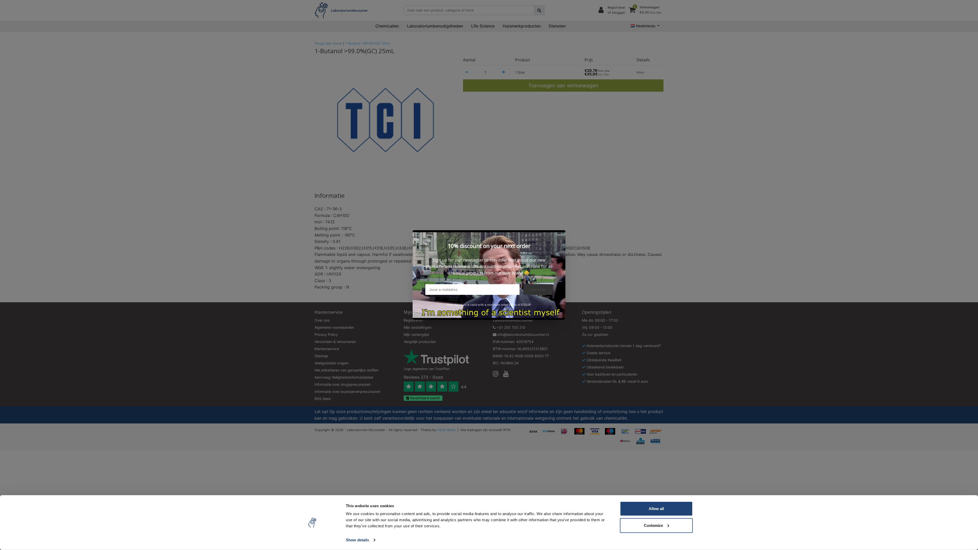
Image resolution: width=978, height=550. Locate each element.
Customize (653, 525)
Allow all (656, 508)
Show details (357, 540)
